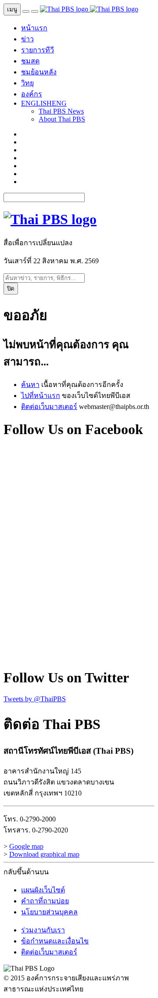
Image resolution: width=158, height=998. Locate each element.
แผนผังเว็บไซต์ (43, 890)
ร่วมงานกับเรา (43, 930)
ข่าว (27, 39)
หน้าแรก (34, 28)
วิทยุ (27, 83)
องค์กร (31, 94)
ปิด (10, 288)
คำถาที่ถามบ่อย (45, 901)
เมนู (12, 9)
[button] (44, 103)
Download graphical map (44, 854)
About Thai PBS (62, 119)
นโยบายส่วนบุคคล (49, 912)
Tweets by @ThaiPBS (35, 699)
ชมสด (30, 61)
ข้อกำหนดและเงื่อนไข (55, 941)
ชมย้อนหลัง (39, 72)
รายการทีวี (37, 50)
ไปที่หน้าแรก (40, 395)
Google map (26, 846)
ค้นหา (30, 384)
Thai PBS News (61, 111)
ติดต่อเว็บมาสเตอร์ (49, 406)
